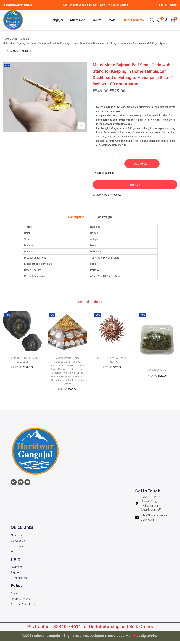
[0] (159, 20)
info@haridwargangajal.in (17, 4)
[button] (103, 173)
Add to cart (142, 163)
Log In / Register (168, 4)
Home (6, 38)
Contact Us (18, 540)
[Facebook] (21, 482)
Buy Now (135, 184)
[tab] (76, 217)
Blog (13, 551)
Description (76, 217)
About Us (16, 535)
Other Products (20, 38)
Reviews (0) (103, 217)
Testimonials (19, 546)
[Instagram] (14, 482)
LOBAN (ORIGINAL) (157, 370)
